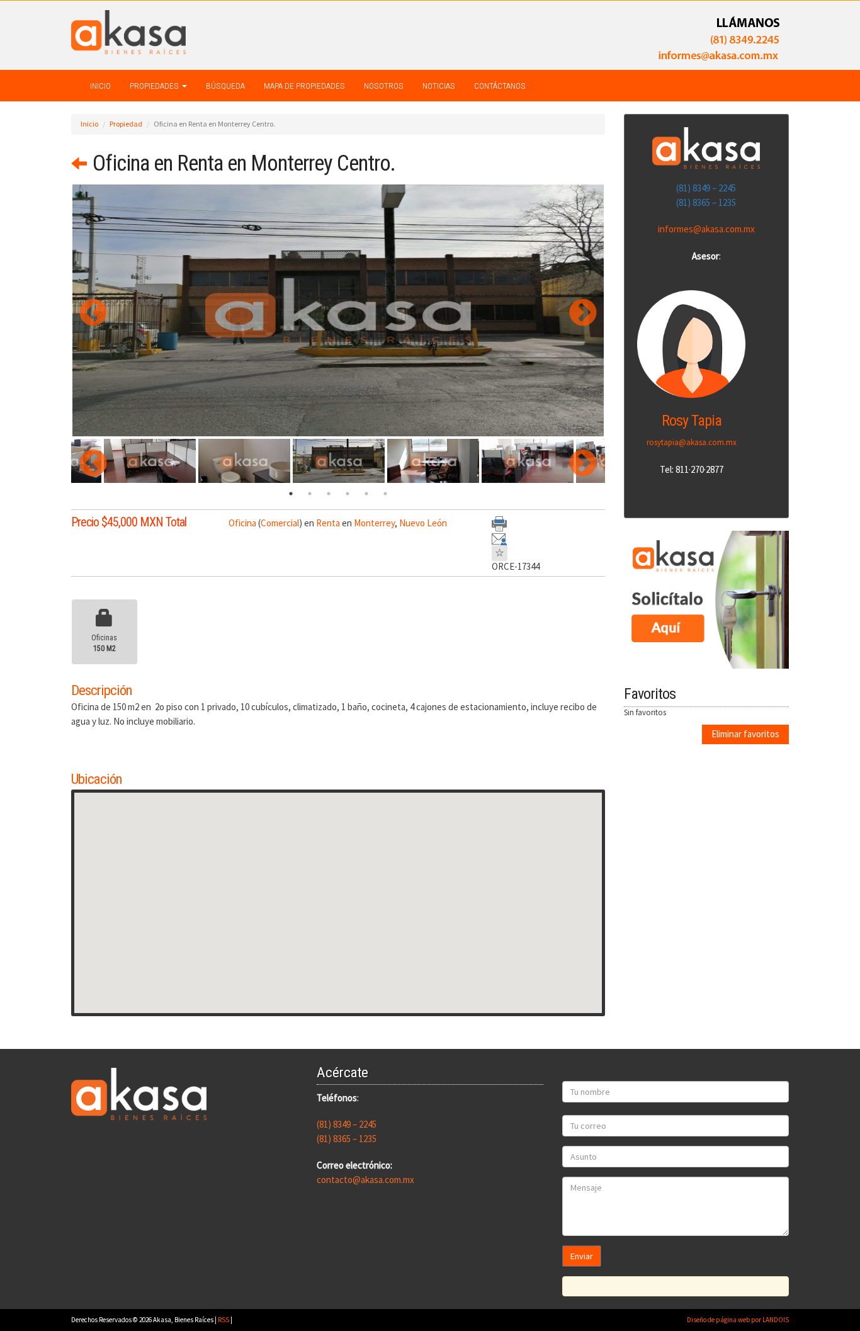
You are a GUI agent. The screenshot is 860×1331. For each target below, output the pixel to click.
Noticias (438, 86)
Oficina (242, 523)
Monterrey (374, 523)
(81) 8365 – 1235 (706, 202)
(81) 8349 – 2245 (706, 188)
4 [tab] (347, 493)
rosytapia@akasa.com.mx (692, 442)
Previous (83, 310)
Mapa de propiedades (304, 86)
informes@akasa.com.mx (706, 229)
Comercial (280, 523)
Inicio (100, 86)
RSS (223, 1319)
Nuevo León (423, 523)
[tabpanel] (338, 461)
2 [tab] (309, 493)
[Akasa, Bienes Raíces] (128, 31)
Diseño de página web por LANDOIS (738, 1319)
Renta (328, 523)
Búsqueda (225, 86)
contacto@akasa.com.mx (365, 1180)
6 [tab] (385, 493)
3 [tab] (328, 493)
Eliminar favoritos (745, 734)
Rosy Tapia (691, 420)
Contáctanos (500, 86)
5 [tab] (366, 493)
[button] (338, 895)
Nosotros (384, 86)
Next (573, 310)
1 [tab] (291, 493)
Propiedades (155, 86)
